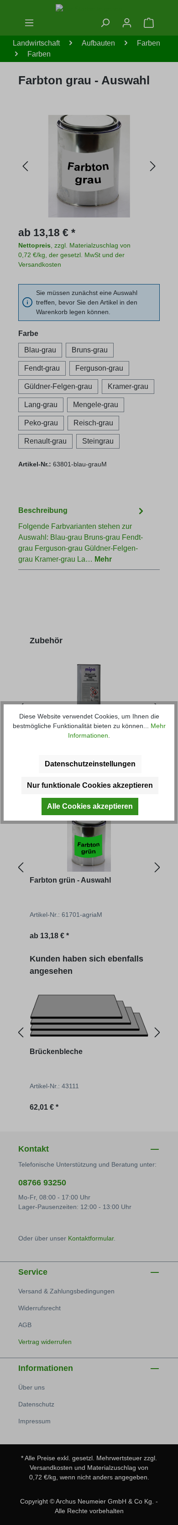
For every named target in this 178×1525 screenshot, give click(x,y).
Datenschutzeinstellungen (90, 764)
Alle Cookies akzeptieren (90, 806)
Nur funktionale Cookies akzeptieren (90, 785)
